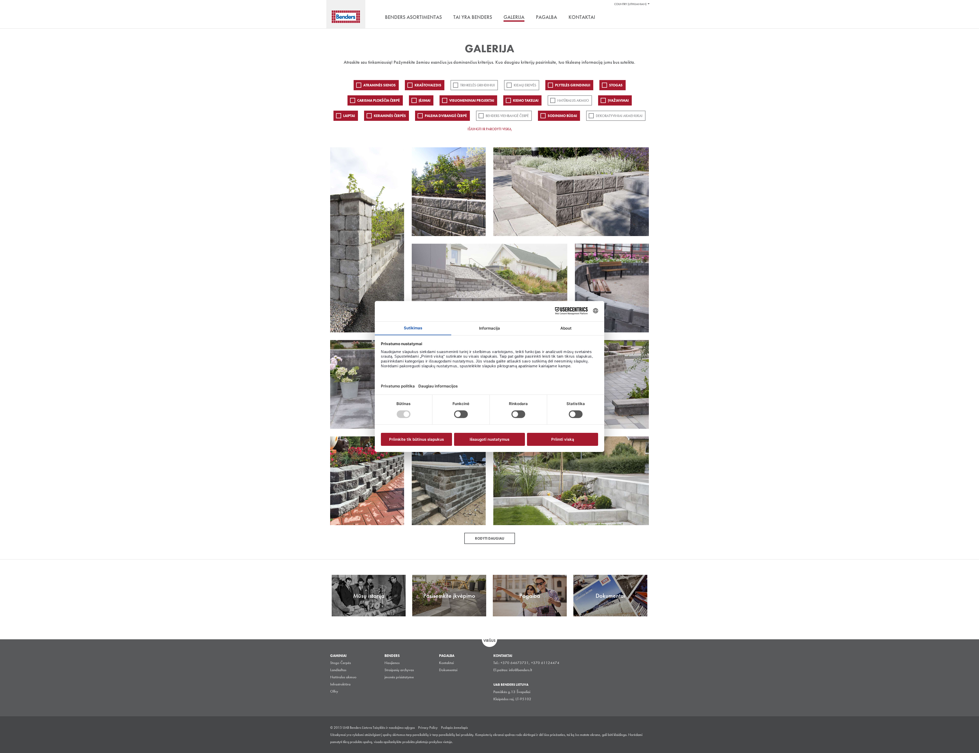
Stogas (616, 85)
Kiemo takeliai (525, 100)
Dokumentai (448, 669)
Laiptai (349, 115)
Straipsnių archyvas (399, 669)
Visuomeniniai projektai (471, 100)
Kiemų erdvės (525, 85)
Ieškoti (645, 17)
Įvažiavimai (618, 100)
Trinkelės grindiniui (477, 85)
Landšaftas (338, 669)
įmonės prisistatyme (399, 677)
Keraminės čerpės (390, 115)
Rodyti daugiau (489, 538)
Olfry (334, 691)
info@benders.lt (520, 669)
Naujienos (392, 662)
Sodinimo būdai (562, 115)
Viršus (489, 640)
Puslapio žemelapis (454, 727)
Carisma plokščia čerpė (378, 100)
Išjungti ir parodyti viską (489, 129)
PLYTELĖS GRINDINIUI (572, 85)
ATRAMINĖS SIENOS (379, 85)
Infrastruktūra (340, 684)
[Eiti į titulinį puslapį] (345, 16)
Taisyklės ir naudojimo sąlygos (394, 727)
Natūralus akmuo (573, 100)
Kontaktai (446, 662)
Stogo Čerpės (340, 662)
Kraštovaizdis (428, 85)
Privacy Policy (428, 727)
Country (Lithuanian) (630, 4)
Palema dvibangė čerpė (446, 115)
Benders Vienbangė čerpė (507, 115)
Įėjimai (424, 100)
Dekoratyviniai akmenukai (619, 115)
